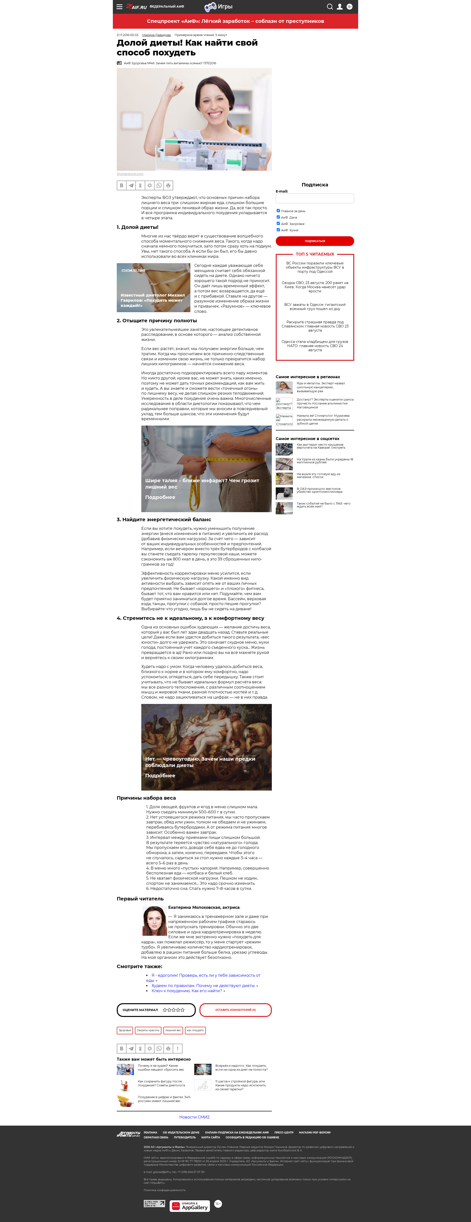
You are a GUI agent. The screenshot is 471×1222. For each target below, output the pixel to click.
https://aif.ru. (157, 1182)
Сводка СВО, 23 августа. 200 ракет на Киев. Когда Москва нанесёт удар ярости (315, 287)
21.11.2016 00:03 (127, 35)
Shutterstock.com (130, 174)
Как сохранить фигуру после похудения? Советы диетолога (161, 1083)
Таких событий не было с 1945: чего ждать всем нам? (324, 505)
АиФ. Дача (289, 217)
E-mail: (282, 191)
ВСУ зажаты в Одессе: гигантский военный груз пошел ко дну (315, 307)
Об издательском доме (181, 1132)
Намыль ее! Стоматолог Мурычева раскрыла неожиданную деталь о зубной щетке (323, 419)
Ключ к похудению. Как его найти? (187, 990)
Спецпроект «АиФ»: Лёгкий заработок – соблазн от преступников (235, 21)
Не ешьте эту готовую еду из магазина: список (318, 476)
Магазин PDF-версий (314, 1132)
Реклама (150, 1132)
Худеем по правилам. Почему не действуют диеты (203, 985)
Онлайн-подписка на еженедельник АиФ (237, 1132)
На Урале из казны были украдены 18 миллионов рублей (325, 461)
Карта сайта (210, 1137)
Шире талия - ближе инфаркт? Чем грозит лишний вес (202, 484)
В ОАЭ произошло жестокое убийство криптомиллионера (319, 490)
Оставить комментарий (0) (235, 1010)
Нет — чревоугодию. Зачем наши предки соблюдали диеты (200, 762)
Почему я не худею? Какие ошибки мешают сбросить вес (161, 1067)
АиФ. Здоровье (292, 224)
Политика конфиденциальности (165, 1190)
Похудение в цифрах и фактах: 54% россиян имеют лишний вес (164, 1099)
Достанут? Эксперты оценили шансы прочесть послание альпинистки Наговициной (325, 403)
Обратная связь (156, 1137)
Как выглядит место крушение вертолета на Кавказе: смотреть (321, 446)
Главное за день (293, 211)
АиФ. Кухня (289, 230)
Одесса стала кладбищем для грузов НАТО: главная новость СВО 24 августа (315, 346)
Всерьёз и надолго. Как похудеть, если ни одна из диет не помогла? (241, 1067)
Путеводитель (185, 1137)
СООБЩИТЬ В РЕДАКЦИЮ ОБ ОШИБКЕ (252, 1137)
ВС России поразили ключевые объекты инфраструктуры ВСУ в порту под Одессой (315, 267)
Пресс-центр (284, 1132)
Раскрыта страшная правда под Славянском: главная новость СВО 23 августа (315, 326)
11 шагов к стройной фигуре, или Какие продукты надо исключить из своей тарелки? (240, 1085)
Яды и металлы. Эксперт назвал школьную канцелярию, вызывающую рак (321, 387)
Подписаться (315, 241)
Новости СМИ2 (194, 1117)
